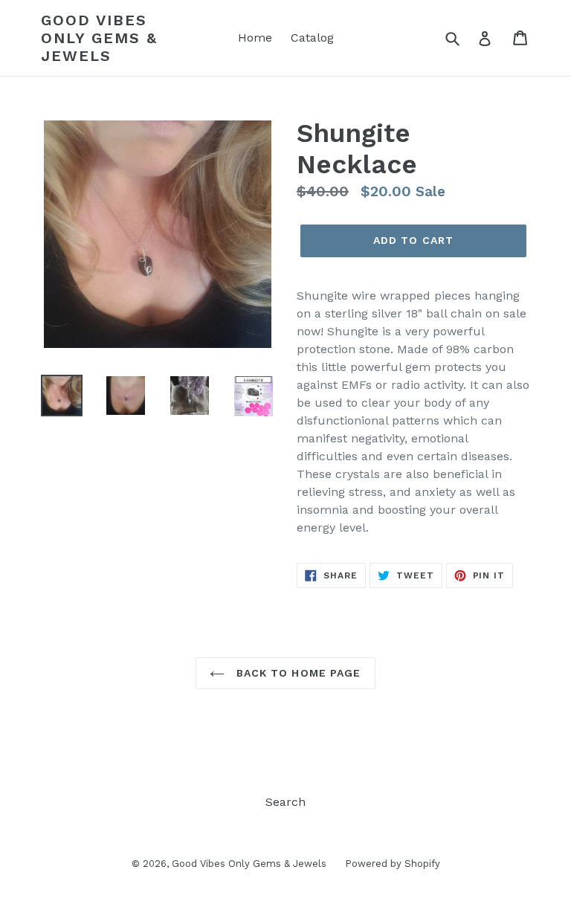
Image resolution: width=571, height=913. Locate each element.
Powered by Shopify (392, 863)
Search (285, 802)
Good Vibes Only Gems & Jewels (99, 38)
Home (255, 37)
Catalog (312, 37)
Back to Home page (296, 673)
